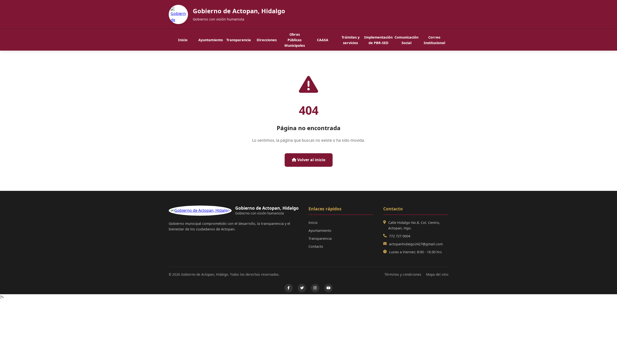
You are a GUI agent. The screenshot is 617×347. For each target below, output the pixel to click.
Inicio (183, 40)
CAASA (322, 40)
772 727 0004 (399, 236)
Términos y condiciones (402, 274)
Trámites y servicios (351, 40)
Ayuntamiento (210, 40)
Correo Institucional (434, 40)
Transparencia (238, 40)
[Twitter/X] (302, 288)
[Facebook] (288, 288)
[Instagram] (315, 288)
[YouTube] (328, 288)
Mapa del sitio (437, 274)
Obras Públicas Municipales (294, 40)
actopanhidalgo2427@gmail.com (416, 244)
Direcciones (267, 40)
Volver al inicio (310, 159)
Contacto (315, 246)
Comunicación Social (406, 40)
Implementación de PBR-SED (378, 40)
